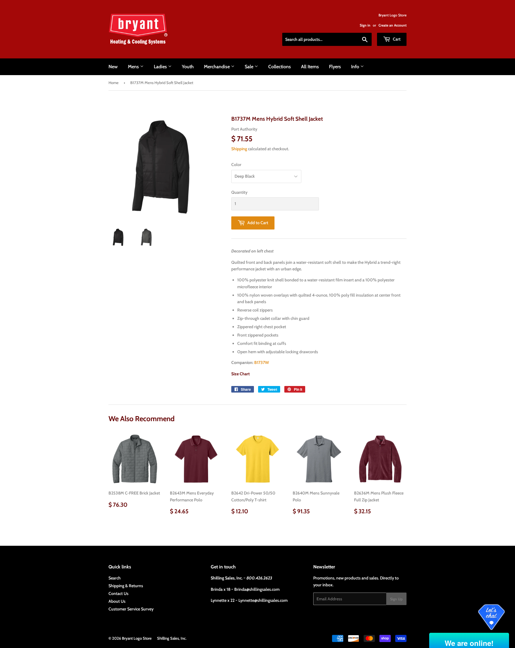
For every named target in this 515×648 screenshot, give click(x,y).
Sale (250, 66)
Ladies (161, 66)
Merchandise (217, 66)
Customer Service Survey (130, 609)
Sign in (365, 25)
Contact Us (118, 593)
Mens (134, 66)
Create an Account (393, 25)
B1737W (261, 362)
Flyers (335, 66)
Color (236, 164)
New (113, 66)
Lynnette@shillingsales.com (263, 600)
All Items (310, 66)
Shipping (239, 148)
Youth (188, 66)
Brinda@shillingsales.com (257, 589)
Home (113, 82)
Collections (279, 66)
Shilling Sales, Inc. (172, 638)
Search (114, 578)
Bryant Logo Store (137, 638)
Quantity (239, 192)
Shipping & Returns (125, 585)
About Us (116, 601)
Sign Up (396, 599)
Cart (396, 39)
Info (355, 66)
